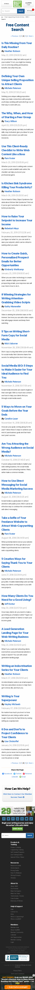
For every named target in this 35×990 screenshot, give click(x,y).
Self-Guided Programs (17, 852)
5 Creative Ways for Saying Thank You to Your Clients (16, 563)
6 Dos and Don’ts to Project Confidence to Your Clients (14, 733)
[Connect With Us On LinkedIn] (17, 819)
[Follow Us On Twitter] (8, 819)
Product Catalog (16, 847)
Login (12, 942)
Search (20, 11)
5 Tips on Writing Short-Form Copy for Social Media (15, 335)
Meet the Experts (16, 891)
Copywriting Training (17, 850)
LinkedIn (15, 777)
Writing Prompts (16, 875)
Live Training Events (16, 855)
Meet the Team (15, 893)
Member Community (17, 932)
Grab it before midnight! (18, 987)
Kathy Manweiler (12, 306)
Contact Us (14, 912)
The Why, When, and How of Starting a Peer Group (17, 115)
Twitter (18, 774)
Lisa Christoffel (11, 741)
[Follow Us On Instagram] (22, 819)
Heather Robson (12, 51)
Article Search (15, 868)
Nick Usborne (11, 343)
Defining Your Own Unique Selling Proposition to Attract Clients (17, 80)
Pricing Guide (15, 870)
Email (24, 777)
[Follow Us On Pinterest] (13, 819)
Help (12, 909)
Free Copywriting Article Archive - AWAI (17, 17)
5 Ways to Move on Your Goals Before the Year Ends (16, 411)
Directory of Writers (17, 901)
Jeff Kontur (9, 604)
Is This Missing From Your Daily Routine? (16, 45)
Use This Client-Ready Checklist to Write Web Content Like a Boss (15, 150)
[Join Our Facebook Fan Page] (4, 819)
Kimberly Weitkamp (14, 269)
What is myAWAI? (16, 919)
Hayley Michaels (12, 704)
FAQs (12, 914)
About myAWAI (15, 930)
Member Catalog (16, 940)
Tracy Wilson (10, 121)
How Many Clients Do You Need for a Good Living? (17, 598)
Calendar (13, 935)
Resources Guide (16, 865)
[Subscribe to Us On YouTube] (26, 819)
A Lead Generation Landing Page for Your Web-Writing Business (14, 633)
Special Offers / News (17, 857)
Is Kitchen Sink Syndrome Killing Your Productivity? (16, 185)
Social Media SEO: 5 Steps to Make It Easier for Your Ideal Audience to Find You (17, 372)
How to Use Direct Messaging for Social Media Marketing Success (17, 485)
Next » (31, 36)
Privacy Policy (18, 971)
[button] (6, 4)
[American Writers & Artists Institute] (17, 4)
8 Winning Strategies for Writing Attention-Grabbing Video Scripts (16, 298)
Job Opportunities (16, 937)
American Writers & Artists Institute (23, 966)
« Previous (14, 36)
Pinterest (28, 774)
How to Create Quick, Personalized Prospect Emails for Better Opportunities (15, 259)
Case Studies (14, 898)
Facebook (8, 774)
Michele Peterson (12, 88)
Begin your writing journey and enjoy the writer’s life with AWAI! (17, 826)
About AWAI (14, 886)
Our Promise (14, 889)
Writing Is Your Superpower (10, 698)
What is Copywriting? (17, 917)
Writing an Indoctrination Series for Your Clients (16, 668)
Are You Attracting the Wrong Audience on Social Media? (17, 448)
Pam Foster (9, 158)
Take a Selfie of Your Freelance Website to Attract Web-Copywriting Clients (17, 524)
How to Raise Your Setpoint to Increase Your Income (16, 220)
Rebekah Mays (11, 228)
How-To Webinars (16, 873)
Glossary (13, 878)
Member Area (15, 927)
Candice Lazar (11, 418)
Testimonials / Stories (17, 896)
